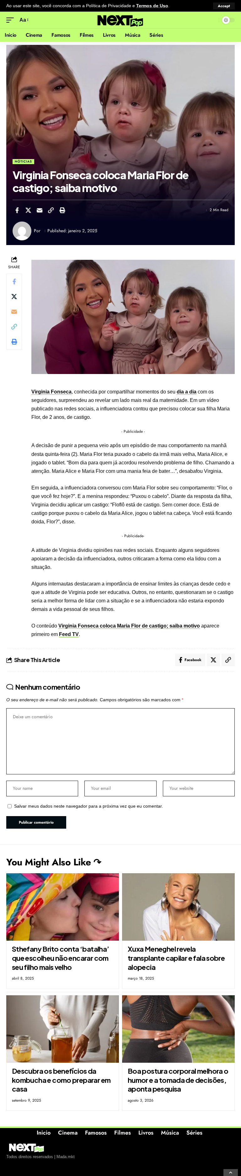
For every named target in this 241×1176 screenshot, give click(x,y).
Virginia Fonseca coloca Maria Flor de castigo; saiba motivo (129, 625)
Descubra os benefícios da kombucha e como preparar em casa (61, 1079)
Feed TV (69, 634)
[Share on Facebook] (17, 210)
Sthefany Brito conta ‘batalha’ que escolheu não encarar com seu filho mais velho (60, 957)
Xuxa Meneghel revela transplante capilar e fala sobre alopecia (176, 957)
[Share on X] (28, 210)
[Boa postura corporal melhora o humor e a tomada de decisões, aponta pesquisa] (178, 1029)
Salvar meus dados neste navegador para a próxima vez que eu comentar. (88, 806)
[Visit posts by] (22, 231)
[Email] (39, 210)
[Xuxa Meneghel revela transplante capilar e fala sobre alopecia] (178, 907)
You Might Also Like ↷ (53, 862)
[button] (224, 6)
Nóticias (23, 161)
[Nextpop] (120, 20)
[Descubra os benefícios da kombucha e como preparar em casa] (62, 1029)
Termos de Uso (152, 5)
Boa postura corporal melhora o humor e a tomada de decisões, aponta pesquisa (178, 1079)
